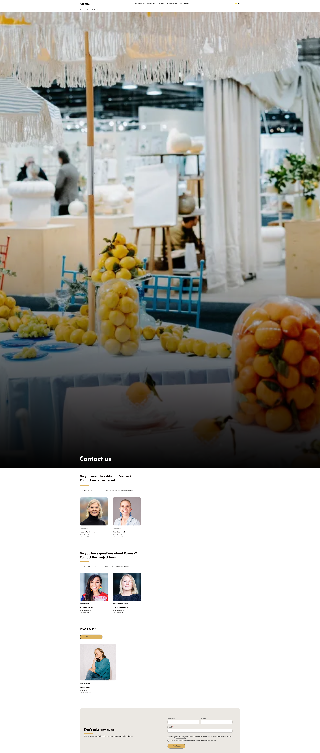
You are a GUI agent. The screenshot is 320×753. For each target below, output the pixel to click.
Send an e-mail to (85, 610)
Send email (83, 690)
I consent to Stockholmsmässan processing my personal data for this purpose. (193, 740)
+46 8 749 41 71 (84, 537)
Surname (204, 718)
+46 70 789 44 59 (85, 692)
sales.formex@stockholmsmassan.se (121, 490)
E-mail (170, 727)
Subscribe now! (176, 746)
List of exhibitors (171, 4)
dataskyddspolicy (181, 738)
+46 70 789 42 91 (92, 490)
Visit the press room (90, 637)
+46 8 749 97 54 (118, 612)
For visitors (151, 4)
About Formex (183, 4)
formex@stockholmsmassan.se (120, 566)
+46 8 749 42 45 (118, 537)
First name (172, 718)
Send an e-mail (85, 535)
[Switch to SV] (236, 4)
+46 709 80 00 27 (85, 612)
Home (81, 9)
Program (161, 4)
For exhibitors (139, 4)
